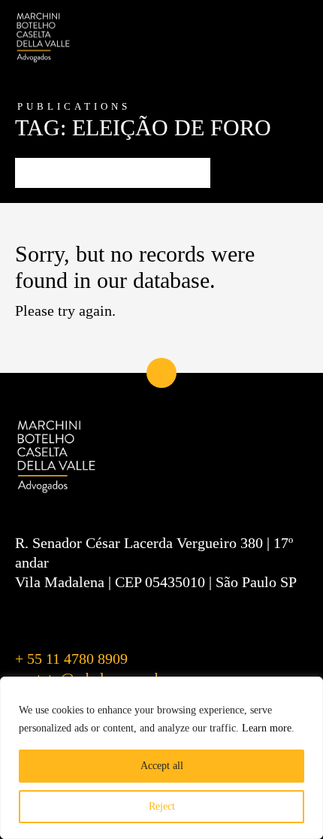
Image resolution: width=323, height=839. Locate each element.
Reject (162, 806)
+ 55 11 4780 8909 (71, 658)
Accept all (161, 765)
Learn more (266, 728)
